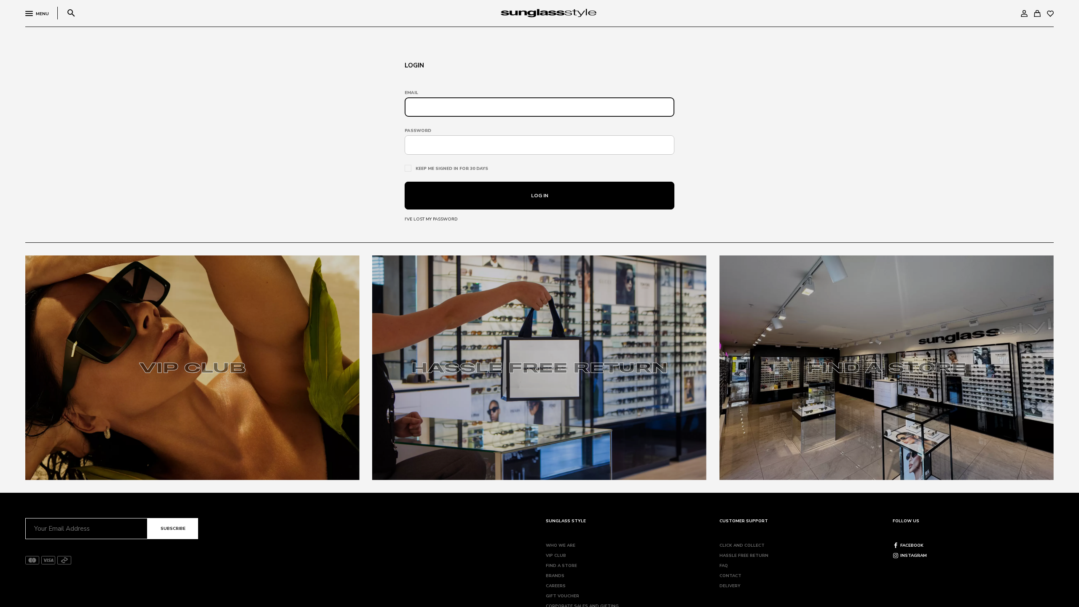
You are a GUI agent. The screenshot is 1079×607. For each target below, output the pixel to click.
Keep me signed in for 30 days (452, 169)
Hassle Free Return (743, 556)
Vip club (556, 556)
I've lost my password (431, 219)
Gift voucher (562, 596)
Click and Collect (742, 545)
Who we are (560, 545)
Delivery (730, 586)
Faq (723, 566)
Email (411, 93)
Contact (730, 576)
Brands (555, 576)
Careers (556, 586)
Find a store (561, 566)
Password (418, 131)
